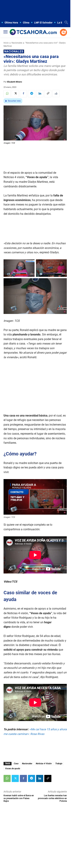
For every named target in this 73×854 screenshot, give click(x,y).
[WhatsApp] (7, 93)
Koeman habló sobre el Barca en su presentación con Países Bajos (19, 798)
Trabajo (58, 763)
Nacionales (17, 43)
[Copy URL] (47, 93)
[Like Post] (56, 93)
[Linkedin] (39, 93)
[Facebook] (23, 93)
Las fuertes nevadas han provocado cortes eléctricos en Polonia (52, 798)
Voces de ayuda (12, 768)
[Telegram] (31, 93)
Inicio (6, 43)
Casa (16, 763)
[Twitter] (15, 93)
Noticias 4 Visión (44, 763)
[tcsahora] (33, 32)
